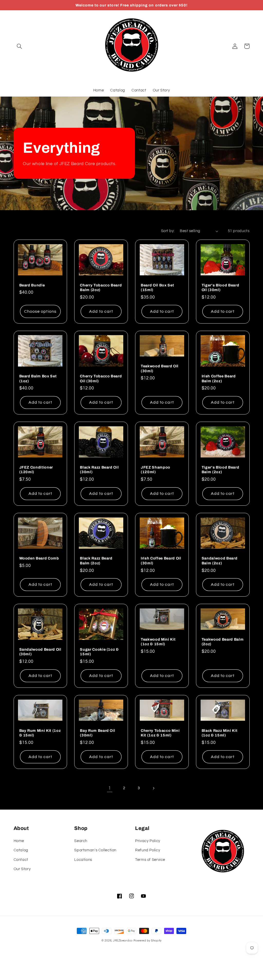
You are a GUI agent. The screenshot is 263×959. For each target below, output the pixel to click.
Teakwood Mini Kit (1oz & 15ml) (158, 641)
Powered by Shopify (148, 940)
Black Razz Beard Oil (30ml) (99, 469)
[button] (19, 46)
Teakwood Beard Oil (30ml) (160, 368)
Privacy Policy (147, 841)
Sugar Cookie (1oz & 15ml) (99, 651)
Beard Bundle (32, 285)
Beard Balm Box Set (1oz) (38, 378)
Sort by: (167, 231)
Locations (83, 860)
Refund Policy (147, 850)
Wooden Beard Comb (39, 558)
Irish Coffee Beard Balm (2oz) (219, 378)
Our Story (22, 869)
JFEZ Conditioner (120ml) (36, 469)
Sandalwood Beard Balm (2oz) (220, 560)
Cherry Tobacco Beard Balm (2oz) (101, 287)
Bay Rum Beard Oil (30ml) (97, 732)
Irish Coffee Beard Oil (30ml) (161, 560)
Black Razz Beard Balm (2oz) (96, 560)
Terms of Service (150, 860)
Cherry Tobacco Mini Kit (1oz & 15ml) (160, 732)
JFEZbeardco (123, 940)
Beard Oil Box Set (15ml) (157, 287)
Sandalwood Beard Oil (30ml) (40, 651)
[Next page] (153, 788)
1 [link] (109, 788)
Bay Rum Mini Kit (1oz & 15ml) (40, 732)
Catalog (21, 850)
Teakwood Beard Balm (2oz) (223, 641)
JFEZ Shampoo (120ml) (155, 469)
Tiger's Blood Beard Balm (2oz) (220, 469)
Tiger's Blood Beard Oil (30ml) (220, 287)
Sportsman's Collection (95, 850)
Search (80, 841)
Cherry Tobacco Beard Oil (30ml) (101, 378)
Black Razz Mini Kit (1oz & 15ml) (220, 732)
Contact (21, 860)
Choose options (40, 311)
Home (19, 841)
